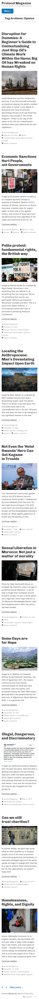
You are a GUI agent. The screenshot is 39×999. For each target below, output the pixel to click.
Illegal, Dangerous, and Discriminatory (18, 736)
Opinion (29, 138)
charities (7, 887)
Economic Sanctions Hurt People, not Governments (19, 160)
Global (23, 135)
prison (31, 804)
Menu (8, 11)
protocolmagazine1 (11, 132)
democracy (8, 332)
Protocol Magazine (16, 3)
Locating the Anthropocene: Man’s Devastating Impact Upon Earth (18, 357)
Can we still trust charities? (15, 819)
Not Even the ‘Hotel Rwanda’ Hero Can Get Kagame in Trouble (18, 452)
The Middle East (22, 715)
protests (5, 141)
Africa (24, 529)
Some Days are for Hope (14, 640)
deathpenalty (16, 804)
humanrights (20, 138)
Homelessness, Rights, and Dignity (18, 902)
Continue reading (9, 224)
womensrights (26, 622)
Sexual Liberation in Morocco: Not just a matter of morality (19, 552)
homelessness (9, 974)
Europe (6, 232)
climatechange (9, 138)
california (7, 804)
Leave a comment (10, 143)
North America (9, 802)
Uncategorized (21, 430)
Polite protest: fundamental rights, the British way (19, 249)
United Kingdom (23, 330)
